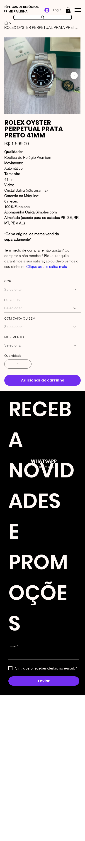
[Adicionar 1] (27, 364)
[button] (68, 10)
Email (13, 646)
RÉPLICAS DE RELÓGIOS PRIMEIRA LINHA (21, 9)
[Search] (42, 17)
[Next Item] (74, 75)
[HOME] (6, 23)
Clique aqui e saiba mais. (47, 266)
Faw (52, 412)
